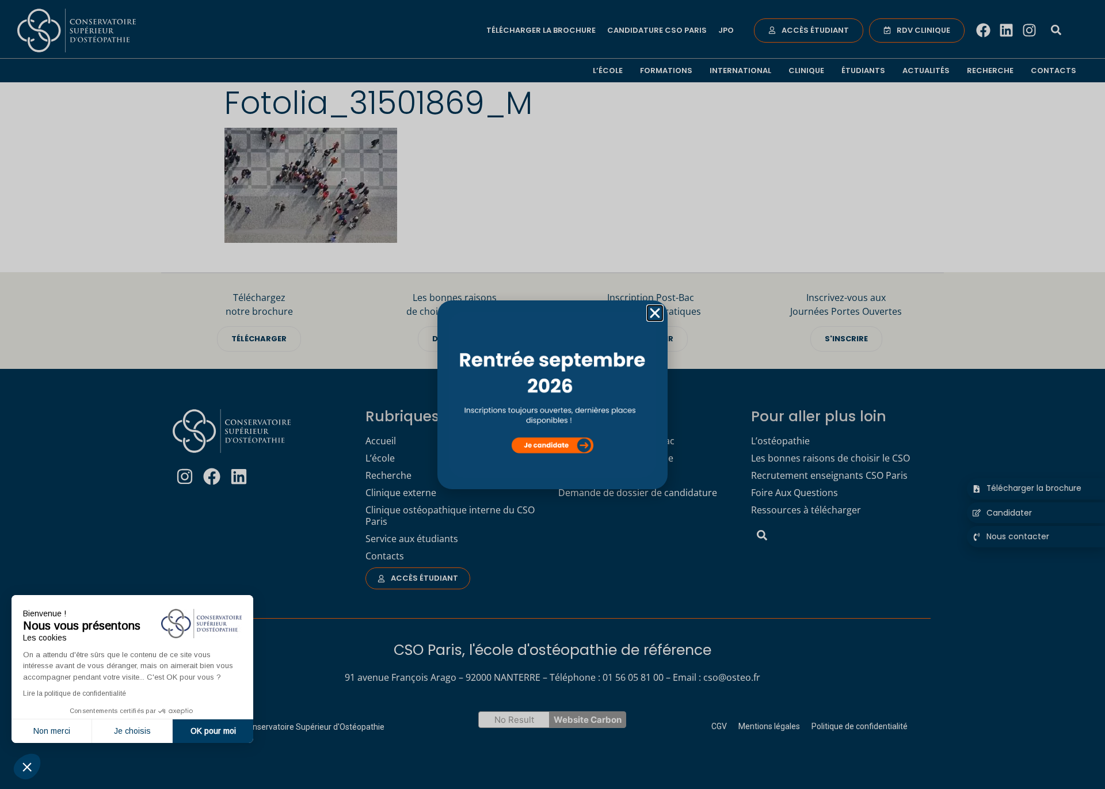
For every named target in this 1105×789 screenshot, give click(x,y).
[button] (27, 766)
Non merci (51, 730)
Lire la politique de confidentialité (74, 693)
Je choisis (132, 730)
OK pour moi (213, 730)
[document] (552, 394)
